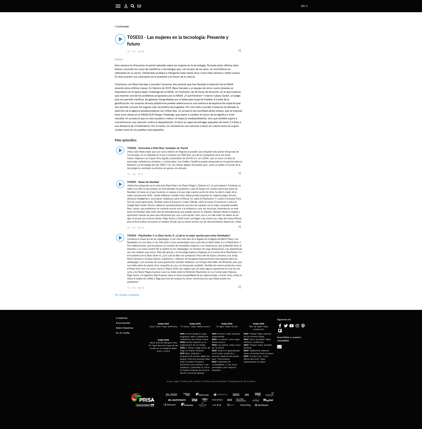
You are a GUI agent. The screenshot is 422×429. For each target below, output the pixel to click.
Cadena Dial (230, 400)
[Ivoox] (286, 330)
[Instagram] (297, 325)
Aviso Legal (173, 381)
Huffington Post (178, 400)
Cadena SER (236, 395)
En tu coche (123, 332)
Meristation (262, 404)
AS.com (246, 395)
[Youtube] (291, 325)
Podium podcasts (203, 404)
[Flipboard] (280, 330)
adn (257, 395)
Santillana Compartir (222, 395)
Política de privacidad (214, 381)
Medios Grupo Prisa (144, 405)
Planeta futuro (255, 400)
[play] (120, 39)
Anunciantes (123, 323)
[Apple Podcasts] (303, 325)
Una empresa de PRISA (144, 397)
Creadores (121, 318)
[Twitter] (286, 325)
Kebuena (266, 400)
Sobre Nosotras (124, 328)
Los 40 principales (189, 395)
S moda (232, 404)
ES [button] (303, 6)
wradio (205, 400)
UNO (196, 400)
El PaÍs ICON (218, 404)
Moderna (187, 404)
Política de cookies (191, 381)
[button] (118, 6)
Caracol (269, 395)
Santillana (204, 395)
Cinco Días (218, 400)
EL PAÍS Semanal (243, 400)
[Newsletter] (139, 6)
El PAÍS (173, 395)
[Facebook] (280, 325)
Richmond (171, 404)
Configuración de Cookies (241, 381)
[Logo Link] (211, 6)
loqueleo (246, 404)
